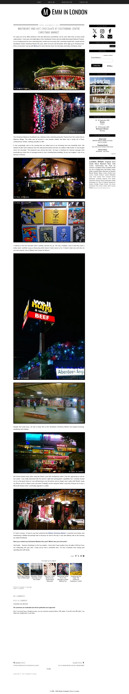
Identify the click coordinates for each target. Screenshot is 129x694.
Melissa (36, 46)
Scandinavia (107, 180)
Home (39, 2)
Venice (108, 187)
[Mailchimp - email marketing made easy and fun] (109, 67)
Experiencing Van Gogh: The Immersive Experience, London (76, 579)
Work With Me (67, 2)
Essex (113, 184)
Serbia (109, 169)
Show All (113, 153)
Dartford (110, 173)
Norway (98, 180)
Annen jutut (102, 139)
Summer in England (95, 167)
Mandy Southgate (64, 691)
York (110, 184)
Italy (106, 165)
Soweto (106, 184)
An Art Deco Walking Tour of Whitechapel (23, 577)
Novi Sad (104, 169)
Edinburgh (92, 178)
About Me (51, 2)
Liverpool (95, 171)
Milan (100, 171)
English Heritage (94, 184)
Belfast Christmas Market (57, 533)
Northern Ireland (104, 175)
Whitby (91, 187)
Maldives (105, 187)
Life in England (96, 169)
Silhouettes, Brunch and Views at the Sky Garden (36, 578)
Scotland (108, 167)
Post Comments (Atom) (29, 674)
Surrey (101, 186)
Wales (91, 171)
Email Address (96, 58)
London (21, 588)
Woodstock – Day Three (102, 151)
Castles (91, 165)
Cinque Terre (101, 176)
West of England (103, 182)
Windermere (112, 182)
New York (111, 164)
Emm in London (74, 691)
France (104, 167)
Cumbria (105, 173)
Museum (103, 164)
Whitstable (112, 175)
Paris (97, 186)
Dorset (113, 176)
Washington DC (93, 182)
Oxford (102, 180)
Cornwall (108, 176)
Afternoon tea (106, 171)
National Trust (106, 178)
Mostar (96, 173)
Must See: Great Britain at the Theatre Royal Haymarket (50, 579)
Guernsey (100, 187)
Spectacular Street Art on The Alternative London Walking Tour (62, 579)
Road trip (112, 165)
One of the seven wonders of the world (102, 147)
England (108, 162)
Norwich (113, 171)
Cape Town (92, 176)
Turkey (113, 169)
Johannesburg (99, 165)
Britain (101, 161)
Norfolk (96, 175)
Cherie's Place (102, 150)
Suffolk (113, 180)
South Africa (94, 164)
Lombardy (98, 178)
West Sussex (111, 186)
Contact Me (83, 2)
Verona (105, 186)
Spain (100, 173)
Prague (101, 184)
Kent (113, 162)
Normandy (92, 186)
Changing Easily (102, 145)
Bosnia (91, 173)
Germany (95, 187)
